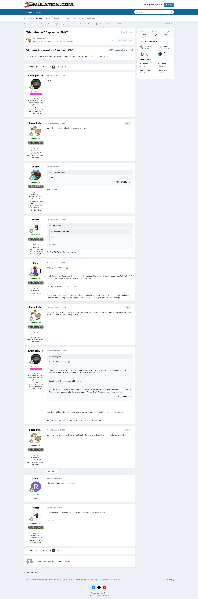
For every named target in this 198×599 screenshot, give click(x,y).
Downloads (58, 18)
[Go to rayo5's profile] (36, 486)
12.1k (36, 192)
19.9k (37, 245)
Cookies (104, 593)
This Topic (162, 12)
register (92, 56)
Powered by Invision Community (99, 595)
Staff (68, 18)
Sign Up (169, 4)
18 (37, 498)
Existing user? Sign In (152, 5)
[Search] (171, 12)
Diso (35, 263)
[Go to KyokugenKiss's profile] (36, 84)
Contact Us (95, 593)
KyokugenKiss (35, 75)
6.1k (36, 148)
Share (111, 40)
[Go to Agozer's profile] (36, 227)
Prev (32, 67)
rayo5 (35, 478)
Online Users (78, 18)
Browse (29, 12)
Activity (38, 12)
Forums (39, 18)
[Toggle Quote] (50, 172)
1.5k (36, 98)
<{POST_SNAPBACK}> (122, 182)
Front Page (28, 18)
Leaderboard (91, 18)
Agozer (35, 219)
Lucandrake (40, 39)
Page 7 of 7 (62, 67)
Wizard (35, 167)
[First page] (27, 67)
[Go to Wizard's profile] (36, 175)
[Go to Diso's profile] (36, 271)
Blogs (48, 18)
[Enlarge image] (56, 252)
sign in (84, 56)
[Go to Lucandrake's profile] (28, 40)
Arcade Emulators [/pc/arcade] (61, 41)
